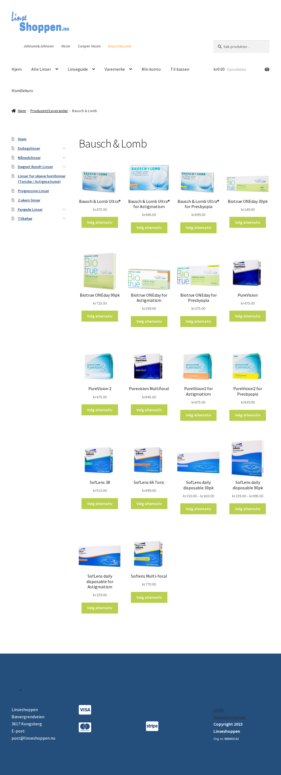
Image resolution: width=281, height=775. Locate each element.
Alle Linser (41, 69)
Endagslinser (29, 148)
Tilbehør (25, 218)
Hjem (17, 69)
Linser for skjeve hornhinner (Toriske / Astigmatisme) (42, 179)
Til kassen (179, 69)
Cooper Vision (89, 46)
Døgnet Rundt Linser (35, 166)
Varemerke (115, 69)
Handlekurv (22, 90)
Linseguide (78, 69)
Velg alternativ (100, 222)
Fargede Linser (30, 209)
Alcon (65, 46)
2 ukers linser (29, 200)
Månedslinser (29, 157)
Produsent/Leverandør (49, 110)
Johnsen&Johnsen (38, 46)
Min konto (151, 69)
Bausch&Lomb (119, 46)
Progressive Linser (33, 190)
